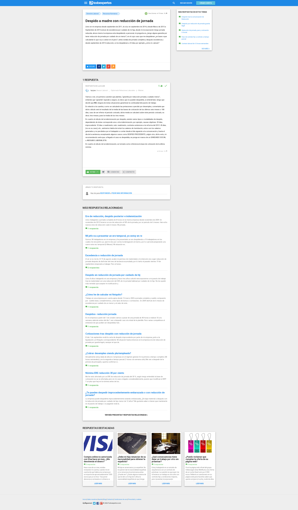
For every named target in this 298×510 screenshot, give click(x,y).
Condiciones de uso (120, 499)
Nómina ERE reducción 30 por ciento (104, 373)
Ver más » (206, 49)
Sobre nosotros (92, 499)
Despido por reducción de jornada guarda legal (196, 25)
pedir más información (122, 193)
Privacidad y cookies (134, 499)
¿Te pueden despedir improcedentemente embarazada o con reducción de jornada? (125, 394)
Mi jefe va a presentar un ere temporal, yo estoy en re (113, 235)
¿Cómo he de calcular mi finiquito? (103, 294)
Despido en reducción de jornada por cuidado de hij (112, 275)
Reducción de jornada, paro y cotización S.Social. (195, 31)
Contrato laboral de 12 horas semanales (195, 43)
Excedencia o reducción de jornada (104, 255)
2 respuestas (93, 268)
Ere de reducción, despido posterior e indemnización (113, 216)
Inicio (84, 499)
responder (105, 193)
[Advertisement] (126, 54)
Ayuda (100, 499)
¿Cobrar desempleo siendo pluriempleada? (108, 353)
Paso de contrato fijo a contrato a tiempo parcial (195, 38)
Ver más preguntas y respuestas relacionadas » (126, 415)
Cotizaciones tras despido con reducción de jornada (113, 333)
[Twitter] (94, 503)
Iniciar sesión (186, 3)
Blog (104, 499)
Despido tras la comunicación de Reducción (193, 18)
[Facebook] (97, 503)
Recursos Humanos (110, 14)
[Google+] (101, 503)
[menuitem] (99, 66)
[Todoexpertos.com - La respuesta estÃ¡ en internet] (100, 3)
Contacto (110, 499)
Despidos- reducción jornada (100, 314)
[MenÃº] (86, 3)
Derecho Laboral (92, 14)
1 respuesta (93, 228)
